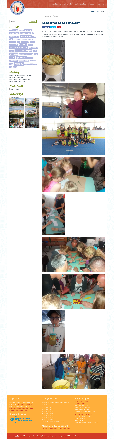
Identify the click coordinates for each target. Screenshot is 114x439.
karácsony (32, 42)
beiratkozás (28, 30)
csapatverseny (14, 36)
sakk (32, 54)
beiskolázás (14, 33)
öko (11, 67)
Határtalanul (25, 42)
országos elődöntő (24, 54)
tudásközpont (33, 60)
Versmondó (27, 64)
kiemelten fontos (14, 44)
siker (36, 54)
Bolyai (28, 33)
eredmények (13, 42)
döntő (34, 36)
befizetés (21, 30)
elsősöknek (24, 39)
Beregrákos (22, 33)
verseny (19, 63)
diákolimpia (26, 36)
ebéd (11, 39)
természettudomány (24, 60)
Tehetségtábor (13, 60)
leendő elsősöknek (33, 47)
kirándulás (23, 44)
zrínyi (32, 64)
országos (14, 54)
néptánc (35, 50)
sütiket (17, 436)
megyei (29, 51)
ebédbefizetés (17, 39)
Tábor (11, 64)
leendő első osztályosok (18, 47)
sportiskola (21, 57)
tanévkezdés (30, 57)
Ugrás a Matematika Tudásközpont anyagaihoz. (56, 428)
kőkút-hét (30, 44)
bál (32, 33)
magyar (11, 51)
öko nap (15, 67)
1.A (10, 30)
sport (12, 57)
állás (36, 64)
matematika (19, 51)
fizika (18, 42)
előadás (30, 39)
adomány (15, 30)
